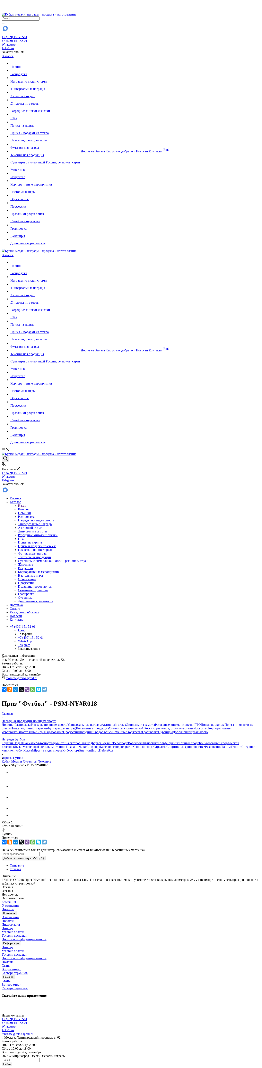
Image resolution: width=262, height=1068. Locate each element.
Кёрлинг (173, 743)
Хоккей (28, 750)
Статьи (6, 965)
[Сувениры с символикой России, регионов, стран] (45, 159)
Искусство (200, 728)
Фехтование (212, 746)
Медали (17, 761)
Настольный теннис (52, 746)
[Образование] (45, 195)
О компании (10, 905)
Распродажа (23, 724)
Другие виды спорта (48, 750)
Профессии (71, 732)
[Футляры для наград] (45, 144)
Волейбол (135, 743)
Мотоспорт (30, 746)
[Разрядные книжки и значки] (45, 107)
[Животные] (45, 166)
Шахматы (29, 743)
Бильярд (86, 743)
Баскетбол (73, 743)
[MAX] (5, 29)
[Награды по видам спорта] (45, 78)
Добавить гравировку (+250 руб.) (23, 858)
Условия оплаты (13, 932)
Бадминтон (58, 743)
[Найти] (3, 23)
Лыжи (18, 746)
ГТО (197, 724)
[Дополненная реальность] (45, 240)
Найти (7, 1064)
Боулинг (107, 743)
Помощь (7, 928)
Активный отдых (114, 724)
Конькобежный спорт (214, 743)
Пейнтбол (106, 750)
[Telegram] (44, 689)
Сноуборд (93, 746)
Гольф (162, 743)
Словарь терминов (15, 973)
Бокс (83, 746)
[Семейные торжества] (45, 217)
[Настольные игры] (45, 188)
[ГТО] (45, 114)
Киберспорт (70, 750)
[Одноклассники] (9, 689)
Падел (18, 743)
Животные (185, 728)
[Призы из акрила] (45, 122)
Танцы (226, 746)
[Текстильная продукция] (45, 151)
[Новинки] (45, 63)
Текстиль (44, 761)
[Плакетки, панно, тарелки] (45, 137)
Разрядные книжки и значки (174, 724)
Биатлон (85, 750)
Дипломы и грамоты (140, 724)
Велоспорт (120, 743)
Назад (22, 505)
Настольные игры (32, 732)
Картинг (8, 743)
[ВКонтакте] (4, 689)
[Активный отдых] (45, 92)
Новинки (8, 724)
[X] (21, 689)
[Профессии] (45, 203)
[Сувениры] (45, 232)
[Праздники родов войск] (45, 210)
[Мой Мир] (15, 689)
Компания (9, 902)
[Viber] (27, 689)
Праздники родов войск (95, 732)
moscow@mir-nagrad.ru (21, 678)
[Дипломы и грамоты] (45, 100)
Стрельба (160, 746)
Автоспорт (43, 743)
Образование (54, 732)
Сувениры (165, 732)
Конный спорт (189, 743)
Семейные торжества (127, 732)
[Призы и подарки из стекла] (45, 129)
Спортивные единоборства (185, 746)
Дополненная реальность (190, 732)
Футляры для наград (61, 728)
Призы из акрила (213, 724)
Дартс (95, 750)
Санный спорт (143, 746)
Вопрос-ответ (11, 969)
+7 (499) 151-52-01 (14, 37)
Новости (8, 909)
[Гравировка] (45, 225)
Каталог (23, 509)
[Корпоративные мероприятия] (45, 181)
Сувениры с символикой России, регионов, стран (143, 728)
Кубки (6, 761)
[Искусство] (45, 173)
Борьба (97, 743)
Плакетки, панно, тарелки (29, 728)
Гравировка (150, 732)
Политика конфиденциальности (24, 939)
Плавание (73, 746)
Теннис (236, 746)
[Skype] (38, 689)
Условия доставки (14, 935)
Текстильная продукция (92, 728)
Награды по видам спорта (49, 724)
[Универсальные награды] (45, 85)
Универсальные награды (84, 724)
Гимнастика (150, 743)
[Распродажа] (45, 70)
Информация (11, 924)
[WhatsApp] (32, 689)
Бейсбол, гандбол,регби (116, 746)
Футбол (18, 750)
